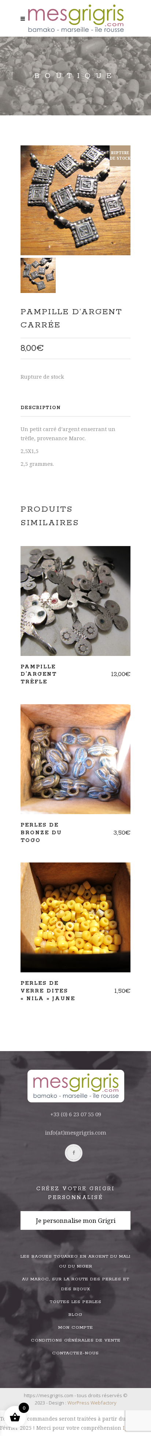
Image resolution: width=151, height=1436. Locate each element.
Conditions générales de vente (76, 1340)
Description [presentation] (41, 408)
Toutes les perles (76, 1302)
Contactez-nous (75, 1353)
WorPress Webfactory (92, 1402)
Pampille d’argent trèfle (39, 675)
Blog (75, 1314)
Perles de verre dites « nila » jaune (48, 991)
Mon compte (75, 1327)
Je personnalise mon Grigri (75, 1220)
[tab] (75, 407)
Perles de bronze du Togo (41, 833)
